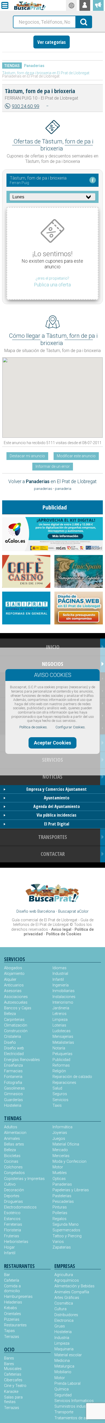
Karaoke (11, 1391)
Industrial (60, 973)
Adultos (10, 1127)
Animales (12, 1138)
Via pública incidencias (56, 815)
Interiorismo (62, 1002)
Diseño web (14, 1048)
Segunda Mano (65, 1224)
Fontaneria (13, 1076)
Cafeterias (12, 1374)
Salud (57, 1088)
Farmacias (13, 1071)
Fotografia (13, 1082)
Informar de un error (53, 466)
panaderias (43, 489)
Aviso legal (61, 929)
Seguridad (63, 1395)
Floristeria (12, 1230)
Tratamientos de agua (73, 1418)
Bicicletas (12, 1156)
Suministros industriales (75, 1406)
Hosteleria (12, 1105)
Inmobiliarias (63, 991)
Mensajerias (62, 1036)
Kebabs (10, 1308)
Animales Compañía (71, 1292)
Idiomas (59, 968)
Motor (57, 1167)
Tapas (9, 1331)
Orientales (12, 1314)
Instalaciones (63, 997)
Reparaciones (64, 1082)
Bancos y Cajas (17, 1008)
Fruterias (11, 1236)
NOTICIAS (52, 776)
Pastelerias (61, 1196)
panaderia (63, 489)
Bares (9, 1358)
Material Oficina (65, 1144)
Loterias (59, 1025)
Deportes (11, 1196)
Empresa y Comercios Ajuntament (56, 789)
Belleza (10, 1013)
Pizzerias (11, 1319)
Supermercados (66, 1230)
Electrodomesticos (20, 1207)
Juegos (58, 1138)
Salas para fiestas (13, 1399)
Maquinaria (64, 1349)
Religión (59, 1071)
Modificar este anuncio (76, 456)
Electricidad (14, 1054)
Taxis (57, 1105)
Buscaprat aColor (73, 911)
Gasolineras (14, 1088)
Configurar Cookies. (70, 727)
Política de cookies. (33, 727)
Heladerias (13, 1302)
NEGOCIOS (52, 663)
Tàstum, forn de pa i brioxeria (40, 90)
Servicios (60, 1100)
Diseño (10, 1042)
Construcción (15, 1031)
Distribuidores (66, 1315)
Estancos (12, 1219)
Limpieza (60, 1019)
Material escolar (68, 1355)
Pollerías (59, 1213)
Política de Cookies (63, 934)
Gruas (59, 1326)
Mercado (60, 1150)
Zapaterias (61, 1247)
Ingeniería (60, 985)
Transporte (63, 1412)
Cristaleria (12, 1036)
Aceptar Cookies (52, 743)
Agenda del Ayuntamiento (56, 806)
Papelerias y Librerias (70, 1190)
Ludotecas (61, 1031)
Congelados (14, 1173)
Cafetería (11, 1280)
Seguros (59, 1094)
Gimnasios (13, 1094)
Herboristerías (16, 1241)
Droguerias (13, 1201)
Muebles (59, 1173)
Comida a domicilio (12, 1288)
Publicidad (61, 1059)
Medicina (62, 1360)
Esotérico (12, 1213)
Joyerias (59, 1132)
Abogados (13, 968)
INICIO (53, 647)
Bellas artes (14, 1144)
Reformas (61, 1065)
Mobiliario (62, 1372)
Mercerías (60, 1156)
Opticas (59, 1178)
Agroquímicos (66, 1280)
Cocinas (11, 1161)
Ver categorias (51, 42)
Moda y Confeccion (69, 1161)
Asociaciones (16, 997)
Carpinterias (14, 1019)
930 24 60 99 (25, 106)
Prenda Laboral (67, 1383)
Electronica (64, 1320)
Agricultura (63, 1275)
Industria (61, 1338)
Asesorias (13, 991)
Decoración (14, 1190)
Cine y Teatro (15, 1385)
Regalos (59, 1219)
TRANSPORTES (52, 837)
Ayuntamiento (56, 798)
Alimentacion (15, 1132)
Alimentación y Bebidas (74, 1286)
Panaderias (34, 66)
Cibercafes (13, 1380)
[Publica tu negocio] (98, 5)
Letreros (59, 1013)
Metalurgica (64, 1366)
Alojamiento (14, 973)
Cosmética (63, 1303)
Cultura (60, 1309)
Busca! (84, 21)
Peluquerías (62, 1054)
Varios (58, 1241)
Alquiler (10, 979)
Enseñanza (13, 1065)
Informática (62, 1127)
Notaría (58, 1048)
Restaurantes (15, 1325)
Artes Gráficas (66, 1297)
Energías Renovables (22, 1059)
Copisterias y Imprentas (24, 1178)
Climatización (15, 1025)
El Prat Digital (56, 824)
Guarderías (13, 1100)
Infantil (58, 979)
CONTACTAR (53, 854)
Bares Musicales (13, 1366)
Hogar (9, 1247)
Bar (7, 1275)
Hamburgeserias (15, 1296)
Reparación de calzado (72, 1076)
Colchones (13, 1167)
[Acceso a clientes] (84, 5)
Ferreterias (13, 1224)
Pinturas (59, 1207)
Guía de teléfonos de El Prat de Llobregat (53, 922)
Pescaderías (63, 1201)
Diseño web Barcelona (35, 911)
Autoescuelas (15, 1002)
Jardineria (60, 1008)
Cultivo (10, 1184)
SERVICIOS (52, 759)
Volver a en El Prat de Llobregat (52, 481)
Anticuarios (14, 985)
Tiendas (12, 66)
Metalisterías (63, 1042)
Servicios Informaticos (74, 1401)
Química (61, 1389)
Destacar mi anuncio (27, 456)
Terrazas (11, 1336)
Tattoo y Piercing (67, 1236)
